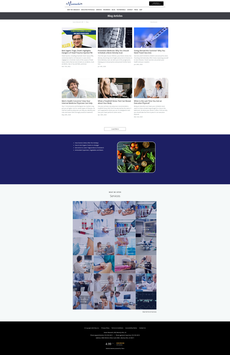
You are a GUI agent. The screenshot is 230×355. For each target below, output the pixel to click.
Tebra (122, 348)
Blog (87, 22)
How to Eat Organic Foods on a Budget (87, 145)
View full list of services (149, 312)
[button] (156, 3)
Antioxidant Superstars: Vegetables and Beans (89, 150)
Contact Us (142, 328)
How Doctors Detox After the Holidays (87, 143)
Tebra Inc (96, 328)
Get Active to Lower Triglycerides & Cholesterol (89, 148)
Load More (115, 129)
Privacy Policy (105, 328)
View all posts (153, 22)
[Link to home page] (71, 3)
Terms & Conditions (117, 328)
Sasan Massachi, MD (78, 22)
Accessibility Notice (131, 328)
